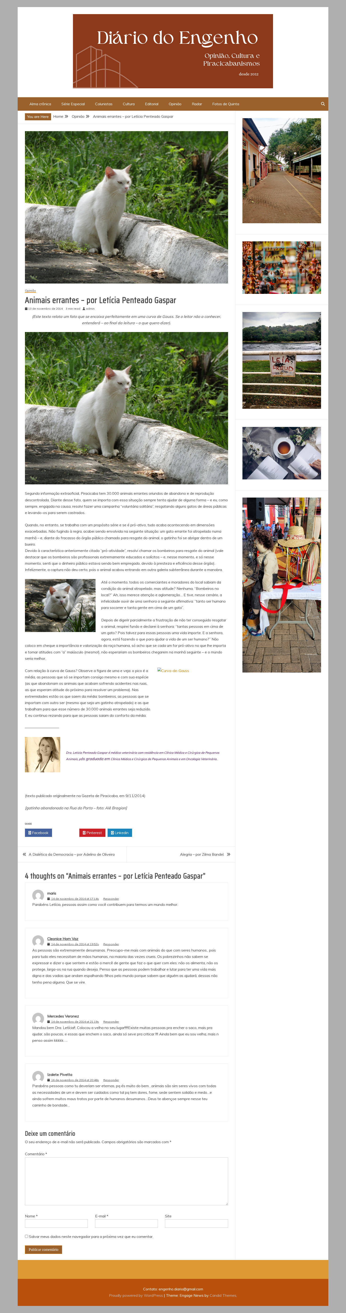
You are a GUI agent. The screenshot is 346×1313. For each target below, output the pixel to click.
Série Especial (73, 103)
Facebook (39, 832)
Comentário (36, 1153)
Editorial (151, 103)
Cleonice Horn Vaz (62, 938)
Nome (31, 1216)
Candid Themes (223, 1295)
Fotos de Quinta (225, 103)
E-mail (101, 1216)
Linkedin (121, 832)
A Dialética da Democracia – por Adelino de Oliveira (72, 854)
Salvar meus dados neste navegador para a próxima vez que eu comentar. (91, 1236)
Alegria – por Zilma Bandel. (202, 854)
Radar (197, 103)
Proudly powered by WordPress (136, 1295)
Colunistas (104, 103)
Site (168, 1216)
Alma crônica (40, 103)
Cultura (129, 103)
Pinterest (93, 832)
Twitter (67, 832)
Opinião (175, 103)
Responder (111, 898)
